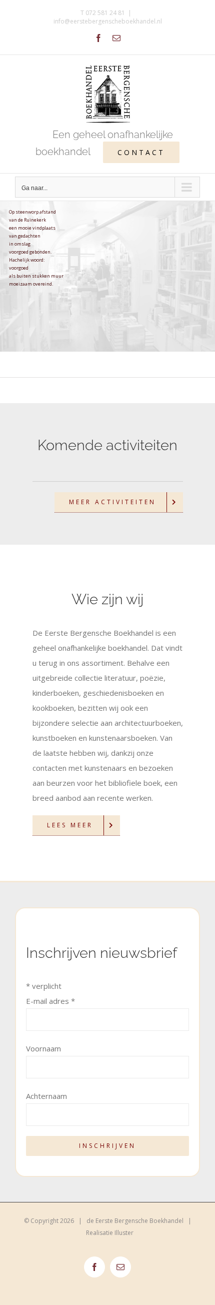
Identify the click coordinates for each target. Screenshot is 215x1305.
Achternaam (46, 1096)
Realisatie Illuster (110, 1232)
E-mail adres (50, 1001)
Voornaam (43, 1048)
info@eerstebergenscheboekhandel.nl (108, 21)
